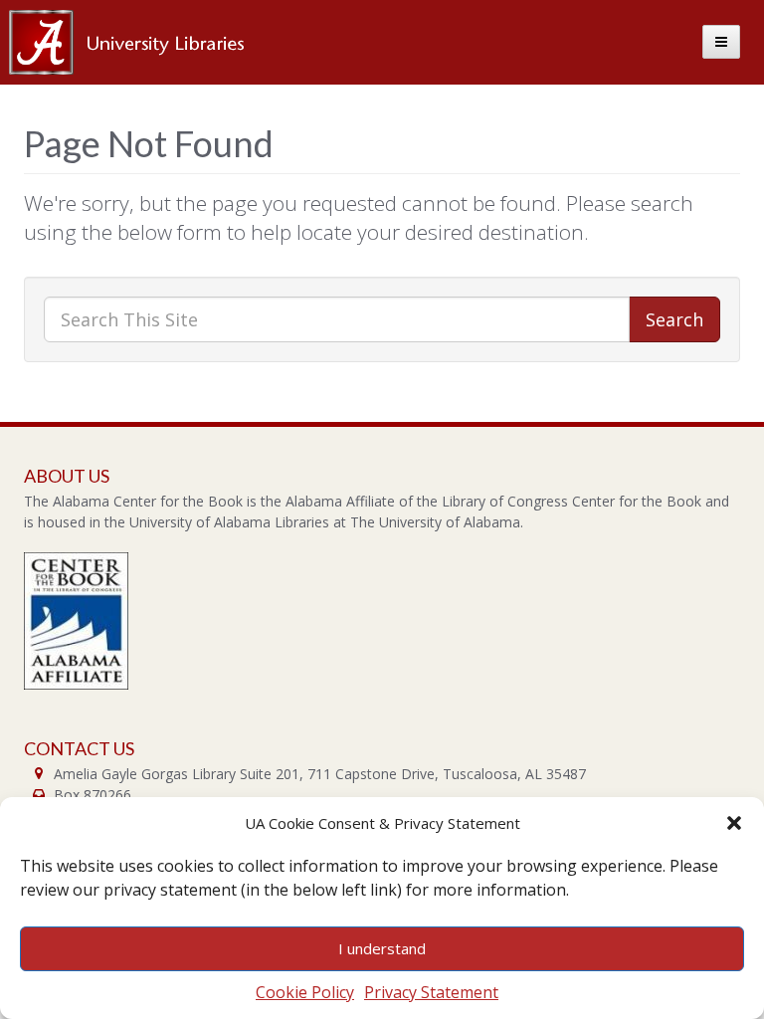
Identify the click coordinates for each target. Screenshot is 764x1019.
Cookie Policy (305, 992)
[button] (734, 823)
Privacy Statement (431, 992)
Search (674, 319)
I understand (382, 948)
